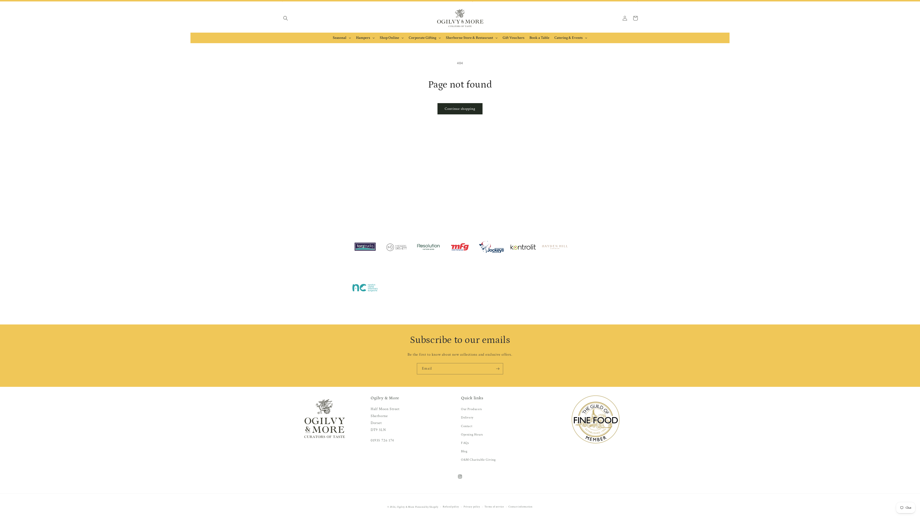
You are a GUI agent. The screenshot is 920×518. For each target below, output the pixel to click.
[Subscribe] (497, 368)
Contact (466, 426)
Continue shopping (460, 108)
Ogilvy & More (406, 507)
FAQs (465, 443)
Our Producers (471, 409)
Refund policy (451, 506)
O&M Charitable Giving (478, 460)
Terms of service (494, 506)
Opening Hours (472, 434)
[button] (285, 18)
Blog (464, 451)
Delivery (467, 417)
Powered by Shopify (426, 507)
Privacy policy (472, 506)
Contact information (520, 506)
